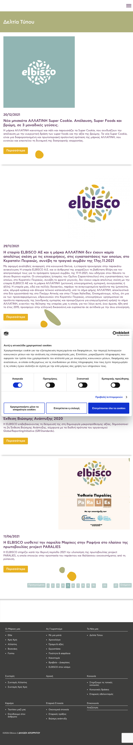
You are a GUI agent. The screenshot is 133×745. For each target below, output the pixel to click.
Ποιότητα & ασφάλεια (59, 654)
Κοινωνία (91, 676)
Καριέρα (9, 703)
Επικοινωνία (93, 703)
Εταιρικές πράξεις (57, 714)
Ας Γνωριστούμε (54, 629)
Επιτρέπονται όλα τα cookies (108, 408)
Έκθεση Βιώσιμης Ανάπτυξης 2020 (33, 418)
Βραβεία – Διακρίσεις (59, 663)
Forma (11, 654)
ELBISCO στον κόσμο (59, 667)
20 (104, 585)
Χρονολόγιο (54, 640)
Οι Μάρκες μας (12, 629)
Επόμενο (126, 585)
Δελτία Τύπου (96, 635)
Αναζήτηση (92, 708)
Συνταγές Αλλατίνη (17, 683)
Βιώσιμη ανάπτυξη (58, 719)
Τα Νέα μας (92, 629)
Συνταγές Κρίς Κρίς (17, 687)
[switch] (50, 385)
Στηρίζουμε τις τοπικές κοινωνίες (101, 684)
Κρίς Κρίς (12, 640)
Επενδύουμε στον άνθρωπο (16, 715)
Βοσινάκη (12, 649)
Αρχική (49, 676)
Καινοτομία (54, 658)
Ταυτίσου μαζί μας (17, 710)
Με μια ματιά (55, 635)
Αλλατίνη (12, 644)
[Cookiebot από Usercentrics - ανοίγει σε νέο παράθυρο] (115, 333)
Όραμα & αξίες (56, 644)
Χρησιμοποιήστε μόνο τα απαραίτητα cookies (24, 408)
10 (93, 585)
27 (116, 585)
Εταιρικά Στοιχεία (54, 703)
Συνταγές (10, 676)
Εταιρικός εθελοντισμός (101, 694)
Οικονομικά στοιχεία (59, 710)
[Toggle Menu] (128, 5)
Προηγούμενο (36, 585)
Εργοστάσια (54, 649)
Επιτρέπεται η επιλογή (66, 408)
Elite (10, 635)
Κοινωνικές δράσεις (99, 690)
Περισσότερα (15, 150)
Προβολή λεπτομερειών (109, 397)
